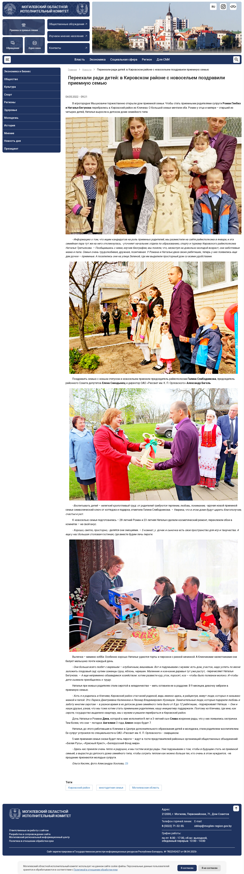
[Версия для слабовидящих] (233, 6)
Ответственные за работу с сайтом (29, 830)
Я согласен (187, 868)
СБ (126, 763)
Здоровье (10, 110)
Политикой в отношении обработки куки (96, 869)
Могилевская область (145, 787)
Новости (86, 69)
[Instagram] (223, 6)
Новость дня (12, 140)
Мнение (9, 133)
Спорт (8, 94)
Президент (11, 148)
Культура (10, 86)
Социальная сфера (123, 59)
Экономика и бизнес (17, 71)
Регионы (9, 102)
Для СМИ (163, 59)
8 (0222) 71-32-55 (173, 826)
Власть (80, 59)
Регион (147, 59)
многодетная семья (111, 787)
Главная (72, 69)
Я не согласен (209, 868)
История (9, 125)
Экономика (97, 59)
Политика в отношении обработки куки (31, 841)
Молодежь (11, 117)
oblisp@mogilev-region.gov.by (213, 826)
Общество (11, 79)
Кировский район (79, 787)
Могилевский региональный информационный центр (39, 837)
